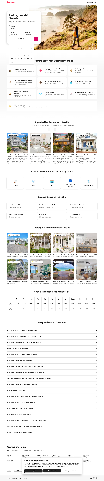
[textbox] (17, 34)
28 (24, 58)
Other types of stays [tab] (25, 450)
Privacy (20, 478)
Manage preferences (70, 471)
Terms (25, 478)
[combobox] (24, 28)
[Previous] (49, 129)
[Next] (55, 129)
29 (28, 58)
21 (24, 55)
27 (21, 58)
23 (31, 55)
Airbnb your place (91, 2)
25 (15, 58)
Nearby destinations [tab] (12, 450)
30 (31, 58)
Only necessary (52, 471)
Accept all (33, 471)
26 (18, 58)
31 (12, 62)
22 (28, 55)
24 (12, 58)
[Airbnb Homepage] (11, 2)
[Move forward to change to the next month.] (31, 38)
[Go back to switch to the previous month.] (12, 38)
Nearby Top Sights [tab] (39, 450)
